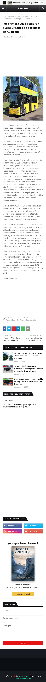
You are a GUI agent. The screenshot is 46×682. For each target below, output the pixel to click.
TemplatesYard (24, 676)
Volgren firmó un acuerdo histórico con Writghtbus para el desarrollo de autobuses (28, 368)
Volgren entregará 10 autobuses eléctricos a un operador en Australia (28, 355)
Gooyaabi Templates (23, 678)
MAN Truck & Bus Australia (26, 320)
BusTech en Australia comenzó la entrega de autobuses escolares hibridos (28, 381)
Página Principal (8, 16)
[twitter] (33, 525)
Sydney (17, 16)
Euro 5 (18, 318)
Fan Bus (23, 8)
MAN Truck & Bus (9, 320)
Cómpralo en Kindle (23, 594)
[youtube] (33, 531)
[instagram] (12, 531)
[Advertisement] (23, 58)
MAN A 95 (25, 318)
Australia (11, 318)
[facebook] (12, 525)
